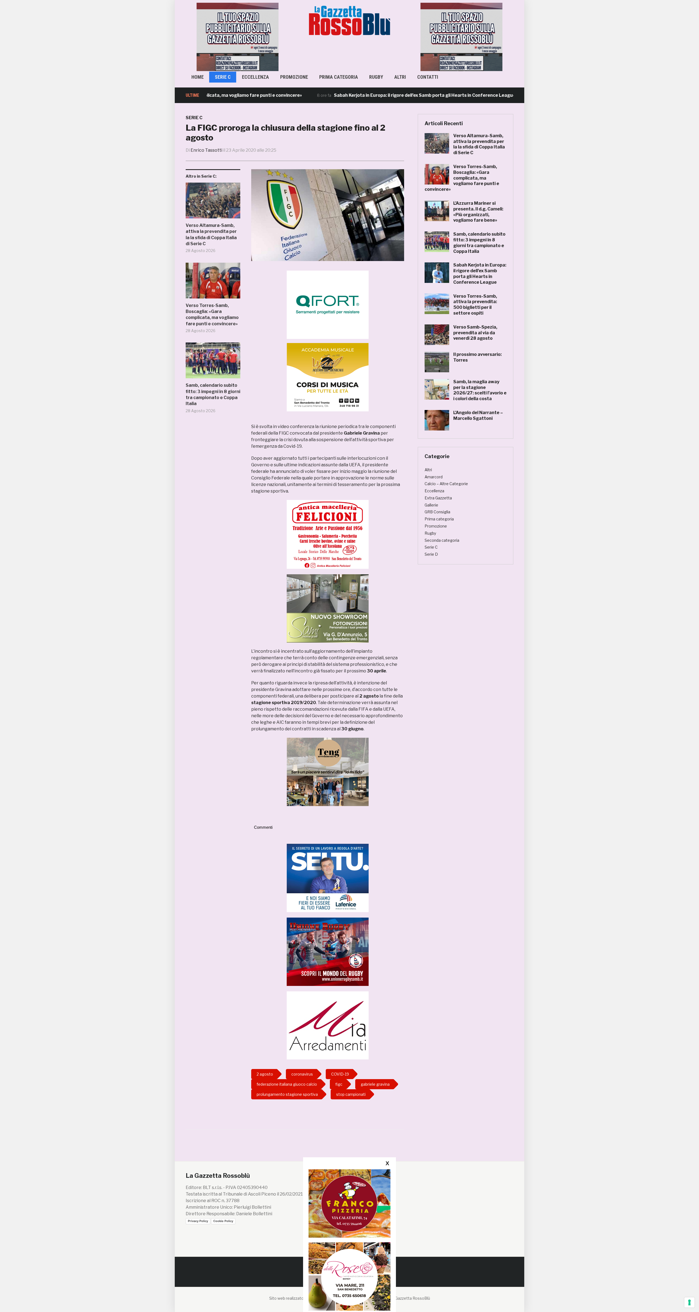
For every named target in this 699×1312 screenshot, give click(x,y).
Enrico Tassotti (206, 150)
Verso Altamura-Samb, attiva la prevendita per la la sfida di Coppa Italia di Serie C (211, 234)
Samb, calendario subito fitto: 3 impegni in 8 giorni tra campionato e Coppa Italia (213, 394)
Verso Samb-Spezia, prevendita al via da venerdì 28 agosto (475, 332)
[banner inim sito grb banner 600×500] (238, 36)
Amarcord (434, 477)
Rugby (376, 77)
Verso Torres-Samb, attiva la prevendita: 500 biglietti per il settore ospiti (475, 305)
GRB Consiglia (437, 511)
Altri (400, 77)
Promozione (294, 77)
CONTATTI (427, 77)
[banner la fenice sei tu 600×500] (328, 877)
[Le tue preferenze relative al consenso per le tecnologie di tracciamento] (689, 1302)
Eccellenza (255, 77)
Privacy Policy (198, 1221)
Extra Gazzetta (438, 498)
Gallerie (431, 505)
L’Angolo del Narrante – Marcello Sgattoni (478, 415)
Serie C (223, 77)
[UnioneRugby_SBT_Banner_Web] (328, 951)
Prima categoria (338, 77)
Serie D (431, 554)
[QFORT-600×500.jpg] (328, 304)
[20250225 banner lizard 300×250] (328, 377)
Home (197, 77)
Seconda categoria (442, 540)
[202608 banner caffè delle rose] (349, 1276)
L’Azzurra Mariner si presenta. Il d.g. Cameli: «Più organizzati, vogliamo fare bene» (478, 212)
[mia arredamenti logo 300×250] (328, 1025)
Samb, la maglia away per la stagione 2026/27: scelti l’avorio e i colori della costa (480, 390)
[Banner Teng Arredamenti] (328, 771)
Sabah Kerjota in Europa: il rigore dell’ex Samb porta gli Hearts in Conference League (382, 95)
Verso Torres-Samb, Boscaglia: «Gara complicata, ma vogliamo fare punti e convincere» (212, 314)
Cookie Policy (223, 1221)
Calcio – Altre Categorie (446, 483)
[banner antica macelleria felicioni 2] (328, 534)
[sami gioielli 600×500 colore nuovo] (328, 608)
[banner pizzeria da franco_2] (349, 1203)
